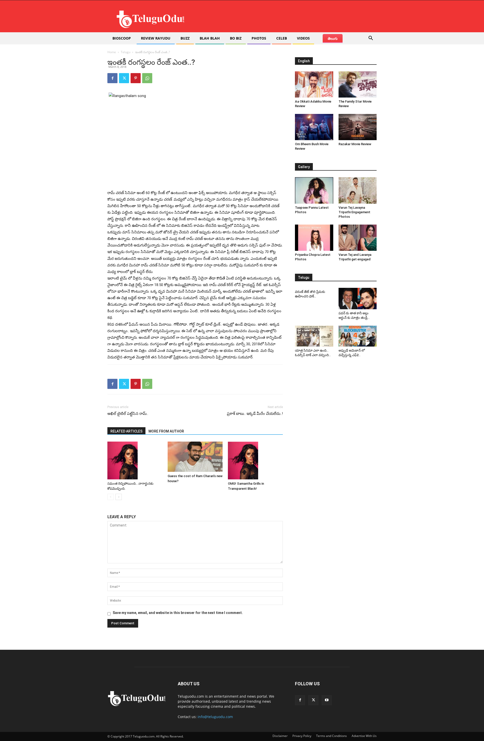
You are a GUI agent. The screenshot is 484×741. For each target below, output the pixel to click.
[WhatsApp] (147, 78)
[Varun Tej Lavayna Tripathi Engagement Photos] (358, 190)
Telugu (125, 52)
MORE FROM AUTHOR (166, 431)
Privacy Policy (301, 736)
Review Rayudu (155, 38)
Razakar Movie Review (355, 144)
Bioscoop (121, 38)
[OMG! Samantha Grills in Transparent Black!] (255, 460)
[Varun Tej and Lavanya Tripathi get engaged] (358, 238)
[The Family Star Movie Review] (358, 84)
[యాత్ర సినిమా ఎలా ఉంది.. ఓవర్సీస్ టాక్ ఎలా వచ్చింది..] (314, 336)
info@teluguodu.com (215, 716)
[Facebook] (112, 78)
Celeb (281, 38)
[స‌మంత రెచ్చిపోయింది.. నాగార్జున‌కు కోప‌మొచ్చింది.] (134, 460)
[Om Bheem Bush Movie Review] (314, 127)
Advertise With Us (364, 736)
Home (111, 52)
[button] (371, 38)
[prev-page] (110, 497)
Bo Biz (235, 38)
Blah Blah (210, 38)
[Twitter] (124, 78)
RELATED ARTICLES (126, 431)
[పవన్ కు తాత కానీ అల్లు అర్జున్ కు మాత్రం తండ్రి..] (358, 298)
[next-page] (118, 497)
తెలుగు (333, 38)
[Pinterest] (136, 78)
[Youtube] (327, 700)
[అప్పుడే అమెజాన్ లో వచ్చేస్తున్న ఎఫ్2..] (358, 336)
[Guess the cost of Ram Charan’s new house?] (195, 457)
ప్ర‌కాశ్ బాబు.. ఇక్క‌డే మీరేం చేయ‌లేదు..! (255, 413)
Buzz (185, 38)
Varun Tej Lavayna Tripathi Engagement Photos (354, 212)
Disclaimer (280, 736)
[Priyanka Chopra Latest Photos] (314, 238)
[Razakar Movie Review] (358, 127)
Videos (303, 38)
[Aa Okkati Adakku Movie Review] (314, 84)
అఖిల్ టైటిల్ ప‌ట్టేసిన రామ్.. (128, 413)
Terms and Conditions (331, 736)
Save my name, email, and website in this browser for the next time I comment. (178, 613)
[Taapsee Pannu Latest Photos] (314, 190)
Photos (259, 38)
